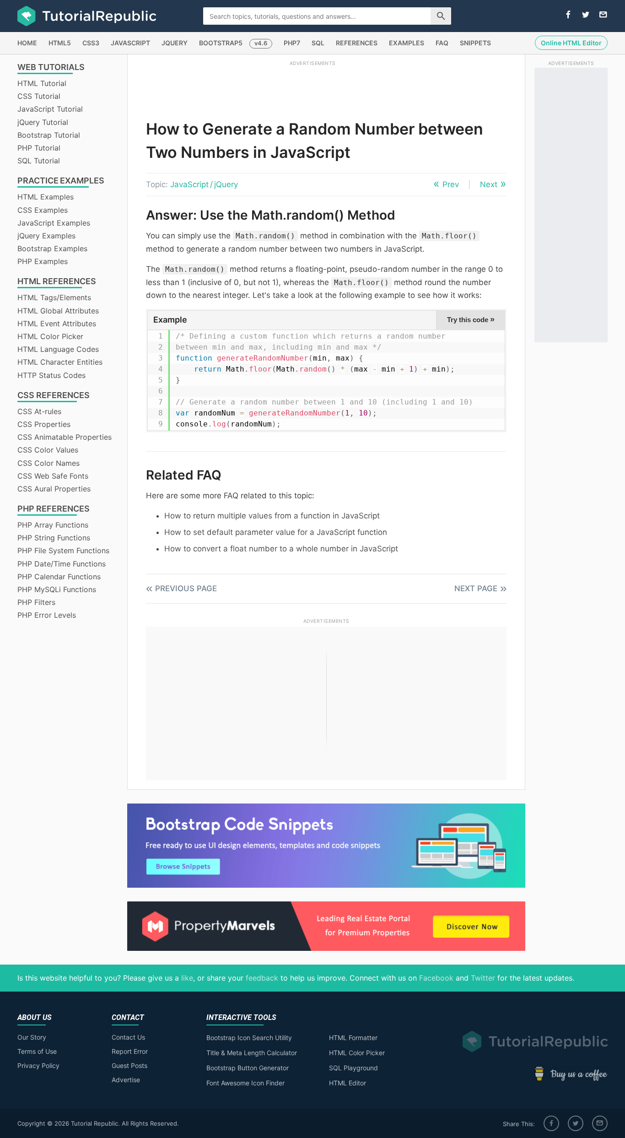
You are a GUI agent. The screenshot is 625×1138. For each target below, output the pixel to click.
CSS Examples (42, 210)
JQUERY (175, 43)
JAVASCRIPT (130, 43)
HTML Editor (347, 1083)
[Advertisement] (312, 88)
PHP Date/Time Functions (61, 563)
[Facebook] (551, 1123)
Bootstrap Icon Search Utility (249, 1037)
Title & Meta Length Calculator (251, 1053)
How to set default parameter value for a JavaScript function (275, 532)
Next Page (475, 588)
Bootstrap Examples (52, 248)
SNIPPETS (475, 43)
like (187, 977)
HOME (27, 43)
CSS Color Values (47, 449)
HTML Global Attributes (58, 310)
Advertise (126, 1080)
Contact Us (128, 1037)
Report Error (130, 1051)
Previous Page (186, 588)
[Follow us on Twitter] (586, 15)
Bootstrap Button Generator (247, 1068)
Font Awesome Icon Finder (245, 1083)
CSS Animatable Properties (64, 437)
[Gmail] (600, 1123)
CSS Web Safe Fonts (52, 475)
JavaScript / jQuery (204, 184)
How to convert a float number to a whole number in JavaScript (281, 548)
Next (488, 184)
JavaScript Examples (53, 222)
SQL (318, 43)
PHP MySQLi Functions (56, 589)
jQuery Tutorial (42, 122)
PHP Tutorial (38, 147)
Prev (450, 184)
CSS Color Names (48, 463)
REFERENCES (356, 43)
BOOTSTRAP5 (220, 43)
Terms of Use (37, 1051)
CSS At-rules (39, 411)
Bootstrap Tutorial (48, 135)
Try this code (471, 319)
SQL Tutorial (38, 160)
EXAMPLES (406, 43)
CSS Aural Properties (54, 488)
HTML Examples (45, 196)
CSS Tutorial (38, 96)
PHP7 (292, 43)
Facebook (436, 977)
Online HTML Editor (571, 43)
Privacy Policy (38, 1065)
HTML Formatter (353, 1037)
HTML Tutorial (41, 83)
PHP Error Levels (46, 615)
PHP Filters (36, 602)
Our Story (31, 1037)
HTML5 (59, 43)
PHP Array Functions (52, 524)
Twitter (483, 977)
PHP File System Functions (63, 550)
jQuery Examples (46, 235)
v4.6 (260, 43)
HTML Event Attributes (56, 323)
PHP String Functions (53, 537)
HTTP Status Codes (51, 375)
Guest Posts (129, 1065)
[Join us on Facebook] (568, 15)
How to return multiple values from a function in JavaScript (272, 515)
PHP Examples (42, 261)
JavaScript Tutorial (50, 108)
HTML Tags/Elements (54, 297)
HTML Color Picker (50, 336)
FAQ (442, 43)
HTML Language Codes (58, 349)
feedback (262, 977)
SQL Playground (353, 1068)
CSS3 (90, 43)
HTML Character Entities (59, 362)
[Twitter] (575, 1123)
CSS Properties (43, 424)
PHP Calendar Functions (59, 576)
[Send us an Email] (603, 15)
